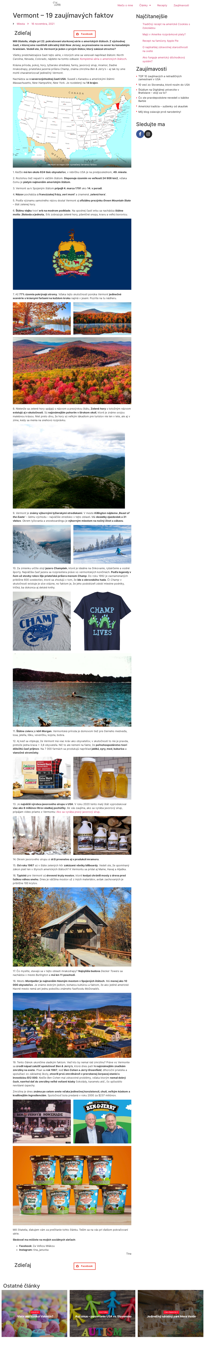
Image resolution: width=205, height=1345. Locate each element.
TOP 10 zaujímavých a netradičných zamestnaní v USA (160, 78)
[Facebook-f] (140, 134)
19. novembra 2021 (37, 1322)
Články (143, 5)
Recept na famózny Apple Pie (160, 40)
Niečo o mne (125, 5)
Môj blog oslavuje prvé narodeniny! (159, 111)
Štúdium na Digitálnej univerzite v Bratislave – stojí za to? (158, 91)
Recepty (162, 5)
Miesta (21, 23)
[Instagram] (148, 134)
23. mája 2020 (173, 1322)
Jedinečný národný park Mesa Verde (103, 1316)
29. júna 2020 (104, 1322)
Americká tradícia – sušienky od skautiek (163, 106)
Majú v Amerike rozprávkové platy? (164, 34)
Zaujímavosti (181, 5)
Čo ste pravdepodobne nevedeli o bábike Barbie (163, 99)
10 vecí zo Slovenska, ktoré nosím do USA (164, 84)
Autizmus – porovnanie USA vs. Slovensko (35, 1316)
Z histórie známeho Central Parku (171, 1316)
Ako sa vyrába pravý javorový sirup (78, 811)
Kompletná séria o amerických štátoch (103, 58)
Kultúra (35, 1312)
